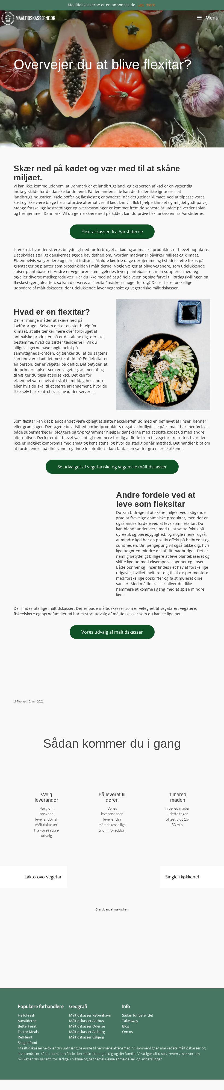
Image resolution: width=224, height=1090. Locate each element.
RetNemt (25, 1037)
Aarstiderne (27, 1020)
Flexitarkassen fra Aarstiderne (112, 232)
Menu (212, 17)
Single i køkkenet (182, 877)
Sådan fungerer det (137, 1015)
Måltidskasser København (90, 1015)
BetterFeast (27, 1026)
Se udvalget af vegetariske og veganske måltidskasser (112, 467)
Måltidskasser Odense (87, 1026)
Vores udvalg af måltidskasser (112, 632)
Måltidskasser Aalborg (87, 1031)
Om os (127, 1031)
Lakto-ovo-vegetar (43, 877)
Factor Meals (28, 1031)
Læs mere (146, 4)
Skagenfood (27, 1042)
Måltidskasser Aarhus (86, 1020)
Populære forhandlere (41, 1006)
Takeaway (130, 1020)
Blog (125, 1026)
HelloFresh (26, 1015)
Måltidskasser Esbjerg (86, 1037)
